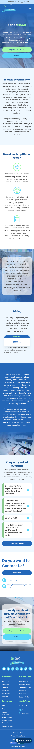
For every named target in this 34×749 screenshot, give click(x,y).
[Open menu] (30, 8)
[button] (17, 56)
